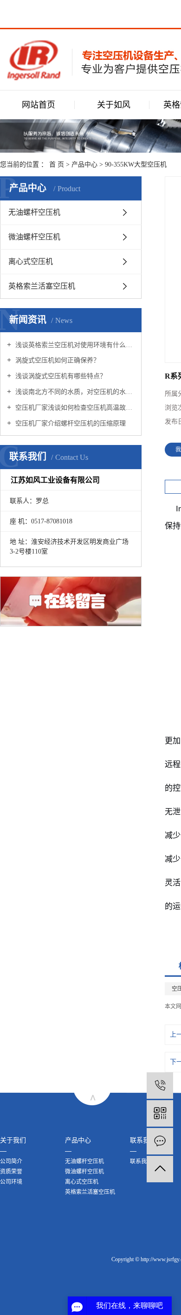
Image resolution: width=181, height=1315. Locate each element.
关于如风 (113, 105)
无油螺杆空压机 (34, 212)
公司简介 (11, 1161)
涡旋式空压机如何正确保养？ (56, 360)
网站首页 (38, 105)
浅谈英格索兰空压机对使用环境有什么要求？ (74, 345)
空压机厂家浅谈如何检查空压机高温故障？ (74, 407)
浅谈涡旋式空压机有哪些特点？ (59, 376)
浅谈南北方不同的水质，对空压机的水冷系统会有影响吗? (74, 391)
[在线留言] (160, 1141)
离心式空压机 (30, 261)
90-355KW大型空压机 (136, 164)
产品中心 (84, 164)
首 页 (56, 164)
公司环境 (11, 1182)
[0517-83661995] (160, 1085)
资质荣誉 (11, 1171)
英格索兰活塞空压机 (41, 286)
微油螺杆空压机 (34, 237)
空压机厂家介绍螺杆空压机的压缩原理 (69, 423)
